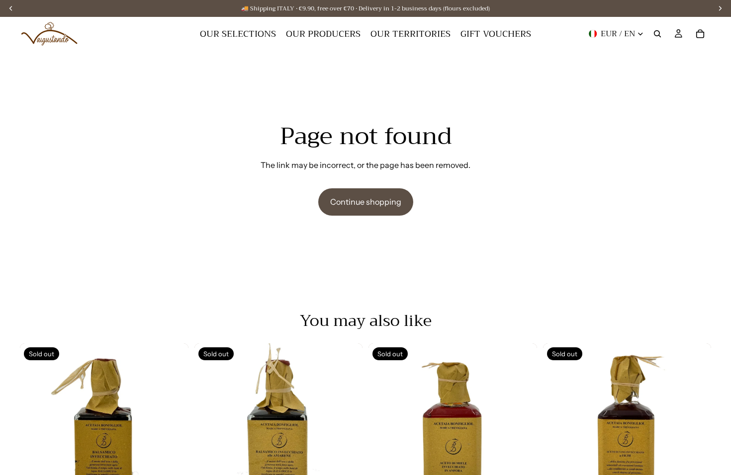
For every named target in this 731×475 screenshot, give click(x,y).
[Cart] (700, 34)
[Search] (657, 34)
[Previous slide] (35, 428)
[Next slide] (173, 428)
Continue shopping (365, 202)
